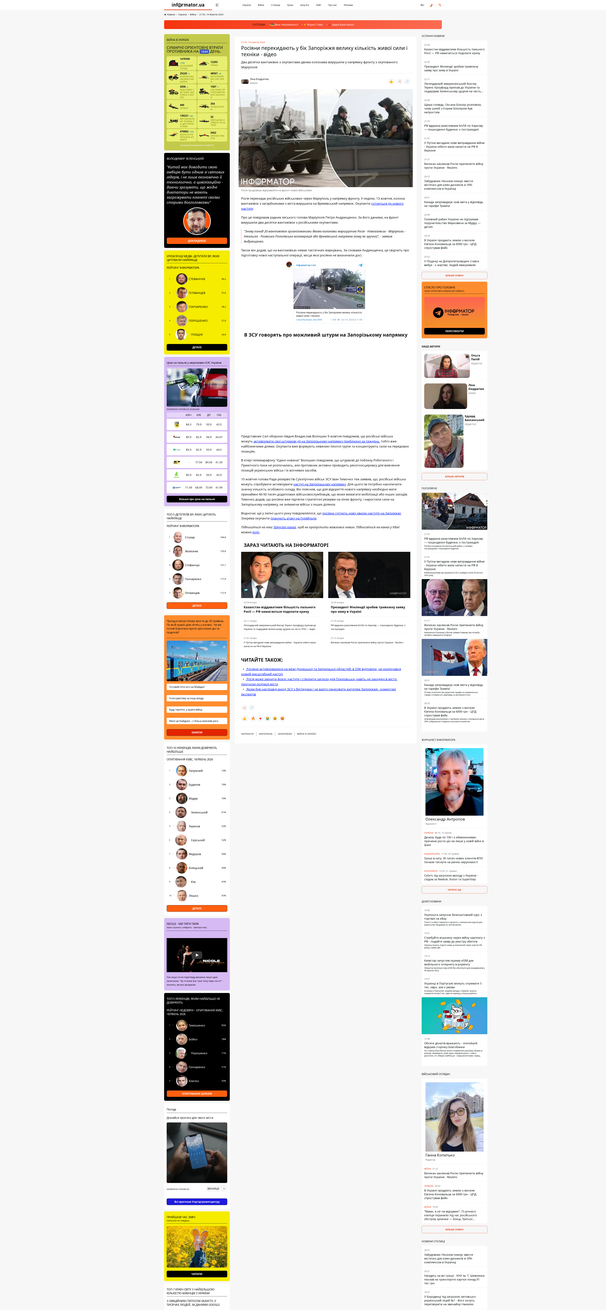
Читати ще (454, 889)
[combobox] (216, 1189)
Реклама (348, 4)
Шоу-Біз (304, 4)
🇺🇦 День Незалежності (284, 24)
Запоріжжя (285, 733)
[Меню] (217, 5)
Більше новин (454, 275)
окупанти (247, 733)
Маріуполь (266, 733)
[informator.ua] (188, 5)
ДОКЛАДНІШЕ (197, 241)
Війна (261, 4)
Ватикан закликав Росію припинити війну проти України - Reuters (367, 642)
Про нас (332, 4)
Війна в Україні (306, 733)
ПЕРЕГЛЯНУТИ (454, 331)
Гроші (290, 4)
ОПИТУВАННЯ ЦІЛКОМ (197, 1093)
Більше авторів (454, 476)
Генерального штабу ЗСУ (202, 145)
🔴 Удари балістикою (341, 24)
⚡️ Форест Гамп (313, 24)
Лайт (318, 4)
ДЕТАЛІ (197, 347)
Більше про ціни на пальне (197, 499)
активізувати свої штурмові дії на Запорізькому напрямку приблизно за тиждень (316, 441)
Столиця (275, 4)
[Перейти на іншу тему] (431, 5)
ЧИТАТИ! (196, 1274)
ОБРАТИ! (197, 732)
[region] (197, 1197)
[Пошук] (440, 5)
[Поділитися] (399, 81)
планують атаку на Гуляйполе (293, 518)
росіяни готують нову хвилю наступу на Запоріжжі (361, 513)
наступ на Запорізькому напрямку (319, 484)
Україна (246, 4)
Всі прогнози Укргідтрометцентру (197, 1201)
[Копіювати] (407, 81)
